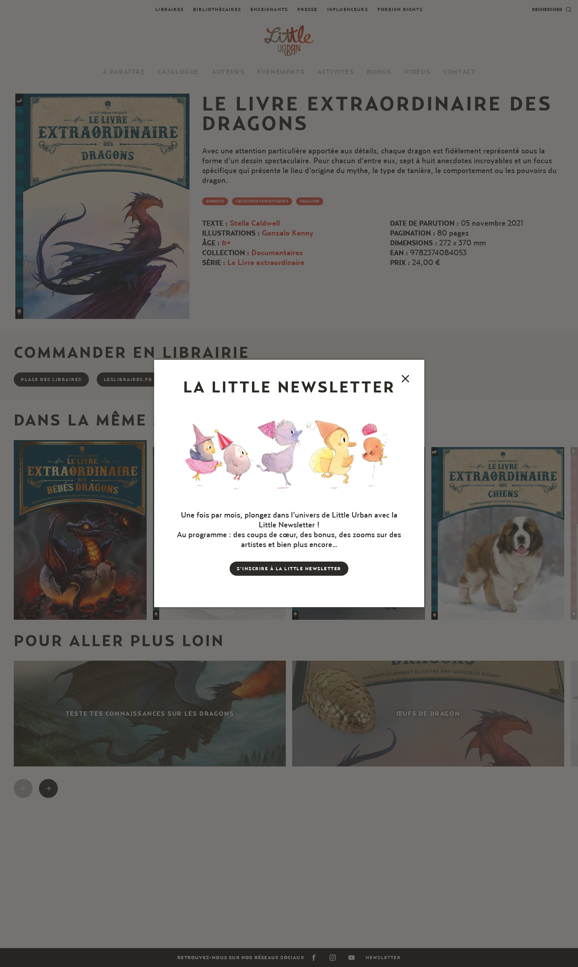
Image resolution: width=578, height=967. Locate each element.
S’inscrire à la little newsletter (289, 568)
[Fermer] (405, 379)
